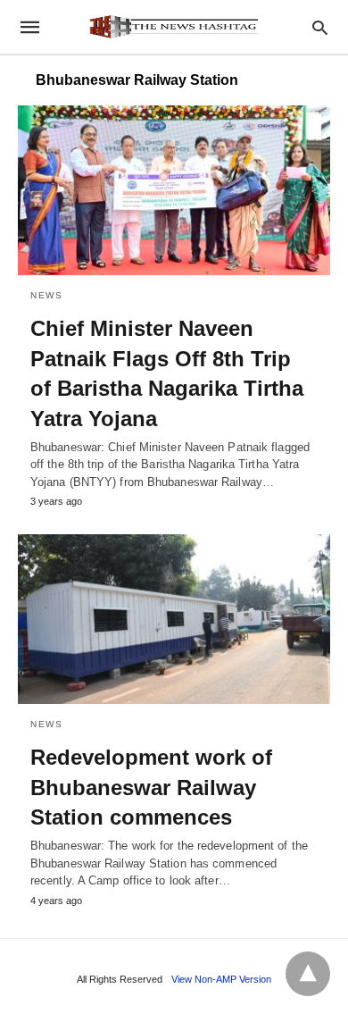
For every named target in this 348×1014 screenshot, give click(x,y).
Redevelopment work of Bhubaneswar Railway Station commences (151, 787)
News (46, 295)
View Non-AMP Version (221, 979)
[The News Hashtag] (173, 27)
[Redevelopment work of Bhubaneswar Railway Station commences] (174, 619)
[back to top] (308, 973)
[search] (320, 27)
